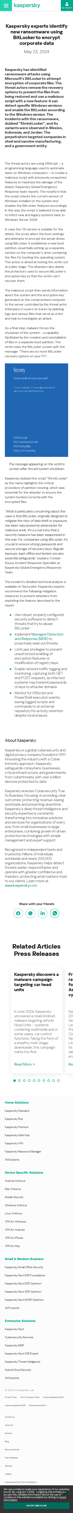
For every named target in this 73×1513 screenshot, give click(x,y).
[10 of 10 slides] (58, 1080)
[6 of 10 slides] (38, 1080)
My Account (67, 8)
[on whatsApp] (55, 913)
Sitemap (8, 1466)
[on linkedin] (42, 913)
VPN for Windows (15, 1221)
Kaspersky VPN (14, 1143)
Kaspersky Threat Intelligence (22, 1361)
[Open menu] (6, 5)
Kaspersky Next (14, 1329)
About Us (9, 1425)
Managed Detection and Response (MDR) (39, 636)
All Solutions (12, 1159)
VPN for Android (15, 1229)
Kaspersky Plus (14, 1118)
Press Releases (11, 1458)
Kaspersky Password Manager (23, 1151)
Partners (8, 1433)
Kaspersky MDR (14, 1345)
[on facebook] (18, 913)
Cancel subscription (37, 1405)
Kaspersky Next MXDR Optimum (24, 1299)
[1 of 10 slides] (14, 1080)
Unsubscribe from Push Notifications (21, 1482)
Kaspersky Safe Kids (17, 1135)
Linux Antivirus (13, 1213)
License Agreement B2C (53, 1397)
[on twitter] (30, 913)
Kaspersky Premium (17, 1127)
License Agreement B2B (15, 1405)
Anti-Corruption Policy (30, 1397)
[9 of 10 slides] (53, 1080)
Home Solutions (17, 1102)
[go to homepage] (27, 5)
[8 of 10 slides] (48, 1080)
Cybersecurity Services (19, 1337)
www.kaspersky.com (21, 885)
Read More (23, 1064)
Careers (8, 1474)
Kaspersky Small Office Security (24, 1267)
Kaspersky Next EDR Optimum (23, 1283)
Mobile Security (14, 1197)
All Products (12, 1308)
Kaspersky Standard (17, 1110)
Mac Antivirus (13, 1189)
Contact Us (10, 1417)
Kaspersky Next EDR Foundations (25, 1275)
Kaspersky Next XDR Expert (21, 1353)
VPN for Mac (12, 1246)
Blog (7, 1441)
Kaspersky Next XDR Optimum (23, 1291)
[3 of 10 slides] (24, 1080)
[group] (36, 1019)
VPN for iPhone (14, 1237)
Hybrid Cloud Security (18, 1369)
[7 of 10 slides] (43, 1080)
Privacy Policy (11, 1397)
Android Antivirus (15, 1180)
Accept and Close (36, 1505)
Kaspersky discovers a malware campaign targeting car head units (36, 982)
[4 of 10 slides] (29, 1080)
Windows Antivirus (16, 1205)
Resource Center (12, 1449)
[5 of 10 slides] (34, 1080)
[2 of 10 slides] (19, 1080)
